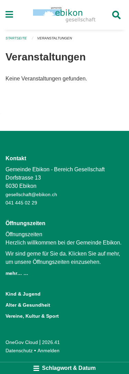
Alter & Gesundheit (28, 305)
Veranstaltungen (54, 38)
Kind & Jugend (23, 294)
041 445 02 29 (21, 202)
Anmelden (48, 350)
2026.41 (51, 342)
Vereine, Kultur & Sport (32, 316)
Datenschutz (19, 350)
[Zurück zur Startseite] (64, 15)
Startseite (16, 38)
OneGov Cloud (22, 342)
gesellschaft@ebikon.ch (31, 194)
